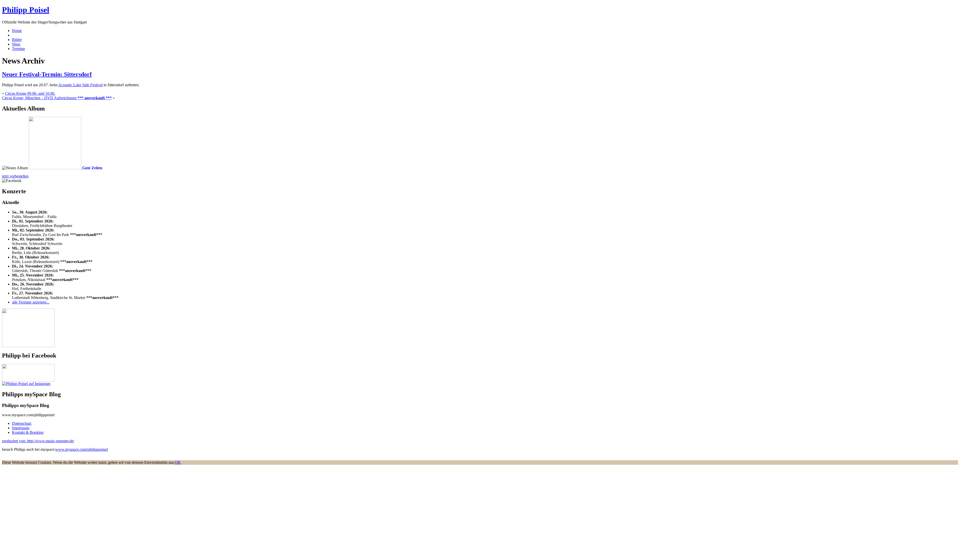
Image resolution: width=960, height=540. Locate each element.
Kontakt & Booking (28, 432)
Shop (16, 44)
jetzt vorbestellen (15, 176)
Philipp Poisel (25, 9)
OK (178, 462)
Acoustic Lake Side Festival (80, 85)
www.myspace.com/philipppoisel (81, 449)
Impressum (20, 428)
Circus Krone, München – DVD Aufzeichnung (57, 98)
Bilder (17, 40)
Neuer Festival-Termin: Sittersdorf (47, 74)
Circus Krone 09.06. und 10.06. (30, 93)
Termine (18, 48)
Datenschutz (22, 423)
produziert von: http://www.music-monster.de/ (38, 441)
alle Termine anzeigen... (31, 302)
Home (17, 30)
